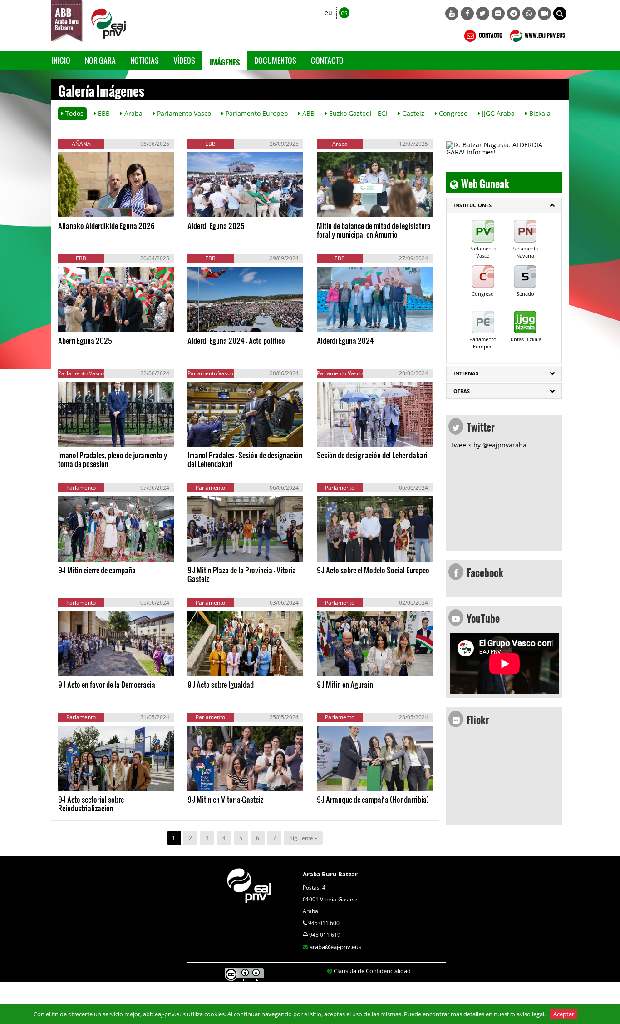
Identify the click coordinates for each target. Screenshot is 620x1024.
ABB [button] (307, 113)
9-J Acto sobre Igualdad (220, 684)
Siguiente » (303, 838)
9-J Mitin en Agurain (345, 684)
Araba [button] (133, 113)
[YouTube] (451, 13)
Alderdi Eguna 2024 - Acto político (236, 340)
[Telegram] (513, 13)
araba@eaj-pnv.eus (335, 947)
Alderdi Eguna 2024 (345, 340)
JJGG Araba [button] (497, 113)
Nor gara (100, 60)
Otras (461, 391)
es (344, 12)
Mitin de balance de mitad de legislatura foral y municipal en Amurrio (374, 229)
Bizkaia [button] (539, 113)
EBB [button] (103, 113)
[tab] (504, 205)
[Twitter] (482, 13)
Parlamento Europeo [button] (256, 113)
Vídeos (184, 60)
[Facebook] (467, 13)
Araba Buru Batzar (330, 874)
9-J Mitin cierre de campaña (97, 570)
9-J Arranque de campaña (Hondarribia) (373, 799)
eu (328, 12)
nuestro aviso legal (519, 1014)
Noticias (144, 60)
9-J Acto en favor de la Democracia (106, 684)
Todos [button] (74, 113)
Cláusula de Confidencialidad (372, 971)
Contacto (327, 60)
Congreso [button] (452, 113)
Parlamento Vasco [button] (183, 113)
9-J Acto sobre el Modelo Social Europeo (373, 570)
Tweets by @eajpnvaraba (488, 445)
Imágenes (225, 60)
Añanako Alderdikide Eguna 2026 (106, 225)
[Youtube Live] (544, 13)
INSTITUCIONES (472, 205)
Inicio (61, 60)
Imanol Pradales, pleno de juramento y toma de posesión (112, 459)
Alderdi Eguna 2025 (216, 225)
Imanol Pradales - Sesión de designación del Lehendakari (244, 459)
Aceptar (563, 1014)
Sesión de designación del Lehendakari (372, 455)
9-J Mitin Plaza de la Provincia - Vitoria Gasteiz (241, 574)
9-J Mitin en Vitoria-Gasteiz (225, 799)
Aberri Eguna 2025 (85, 340)
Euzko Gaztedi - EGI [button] (357, 113)
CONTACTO (490, 34)
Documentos (275, 60)
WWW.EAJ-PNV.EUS (544, 34)
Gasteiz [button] (412, 113)
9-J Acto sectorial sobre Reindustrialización (91, 803)
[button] (559, 13)
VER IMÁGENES (99, 208)
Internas (465, 373)
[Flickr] (498, 13)
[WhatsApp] (529, 13)
